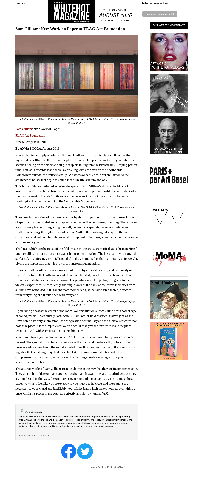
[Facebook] (68, 451)
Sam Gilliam (23, 129)
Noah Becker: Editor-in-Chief (107, 467)
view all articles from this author (34, 435)
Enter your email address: (155, 3)
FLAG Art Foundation (30, 135)
